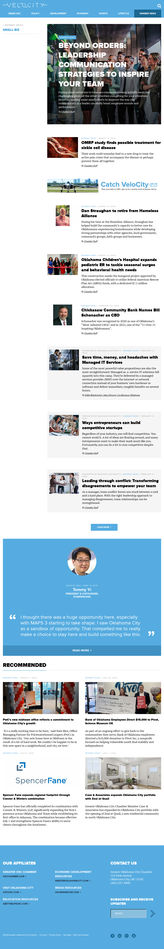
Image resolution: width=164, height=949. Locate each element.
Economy (82, 13)
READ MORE (81, 650)
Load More (103, 527)
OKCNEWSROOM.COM (67, 892)
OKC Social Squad (81, 935)
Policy (35, 13)
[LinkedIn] (120, 936)
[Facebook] (113, 936)
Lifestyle (123, 13)
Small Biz (11, 30)
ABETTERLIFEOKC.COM (15, 903)
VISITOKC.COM (11, 892)
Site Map (67, 935)
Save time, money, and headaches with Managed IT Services (120, 360)
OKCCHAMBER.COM (13, 876)
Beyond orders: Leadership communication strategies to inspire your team (103, 65)
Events (103, 13)
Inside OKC (14, 13)
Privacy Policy (55, 935)
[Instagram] (127, 936)
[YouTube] (134, 936)
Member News (148, 13)
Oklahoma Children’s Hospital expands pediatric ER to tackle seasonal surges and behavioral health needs (119, 265)
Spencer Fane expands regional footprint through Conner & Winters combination (36, 797)
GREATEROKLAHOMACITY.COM (71, 880)
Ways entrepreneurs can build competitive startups (111, 425)
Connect (43, 935)
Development (58, 13)
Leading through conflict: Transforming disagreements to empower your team (120, 483)
